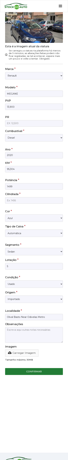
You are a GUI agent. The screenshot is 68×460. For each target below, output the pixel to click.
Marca (10, 69)
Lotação (11, 260)
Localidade (13, 311)
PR (7, 117)
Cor (8, 211)
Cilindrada (12, 194)
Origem (11, 292)
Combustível (14, 131)
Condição (12, 277)
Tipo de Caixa (15, 226)
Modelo (11, 87)
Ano (9, 149)
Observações (14, 324)
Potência (12, 180)
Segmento (13, 245)
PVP (8, 100)
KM (8, 163)
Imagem (11, 346)
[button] (21, 353)
